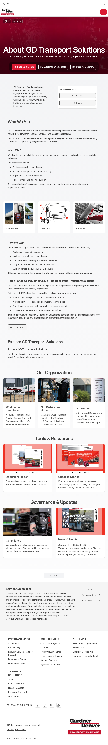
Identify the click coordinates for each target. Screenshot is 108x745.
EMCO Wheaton (16, 683)
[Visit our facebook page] (44, 705)
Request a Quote (16, 647)
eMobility (44, 647)
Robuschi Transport (17, 692)
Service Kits (78, 647)
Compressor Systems (50, 643)
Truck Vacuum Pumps (50, 651)
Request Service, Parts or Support (20, 653)
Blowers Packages (49, 660)
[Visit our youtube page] (51, 705)
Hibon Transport (16, 688)
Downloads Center (17, 659)
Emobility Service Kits (83, 651)
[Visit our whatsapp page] (58, 705)
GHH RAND (14, 696)
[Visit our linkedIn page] (37, 705)
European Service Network (86, 656)
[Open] (103, 12)
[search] (104, 4)
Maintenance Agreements (85, 643)
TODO (11, 679)
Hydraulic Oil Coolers (50, 664)
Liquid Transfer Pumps (51, 656)
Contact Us (13, 643)
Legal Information (16, 663)
